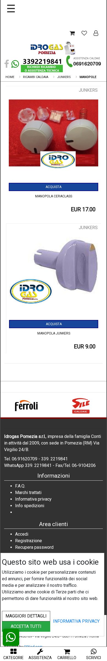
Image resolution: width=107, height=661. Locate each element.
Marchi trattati (28, 492)
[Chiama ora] (84, 61)
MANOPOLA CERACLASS (53, 196)
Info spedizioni (29, 505)
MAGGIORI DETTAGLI (26, 616)
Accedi (21, 534)
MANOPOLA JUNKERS (53, 333)
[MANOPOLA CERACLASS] (53, 134)
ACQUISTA (53, 187)
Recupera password (34, 547)
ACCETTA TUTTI (26, 626)
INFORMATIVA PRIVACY (76, 621)
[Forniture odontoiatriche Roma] (53, 48)
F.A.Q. (20, 486)
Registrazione (28, 540)
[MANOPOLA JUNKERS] (53, 272)
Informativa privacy (33, 499)
